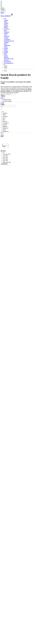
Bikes (5, 30)
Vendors (6, 23)
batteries (6, 26)
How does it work (8, 58)
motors (6, 24)
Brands (6, 27)
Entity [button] (2, 98)
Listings (6, 20)
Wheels (6, 33)
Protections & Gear (9, 41)
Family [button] (2, 102)
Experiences (7, 45)
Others (5, 46)
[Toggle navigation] (3, 10)
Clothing (6, 42)
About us (6, 60)
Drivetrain (6, 36)
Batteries (6, 57)
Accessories (7, 39)
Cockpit (6, 38)
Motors (6, 55)
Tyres (5, 35)
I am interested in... (9, 63)
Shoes (5, 43)
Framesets (6, 32)
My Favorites (7, 61)
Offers (5, 21)
